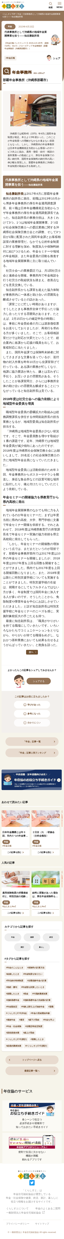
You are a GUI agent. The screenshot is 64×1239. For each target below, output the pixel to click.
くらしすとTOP (8, 14)
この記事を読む (14, 852)
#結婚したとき (12, 974)
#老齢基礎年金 (12, 1000)
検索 (51, 7)
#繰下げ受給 (33, 1020)
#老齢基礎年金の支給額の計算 (36, 1000)
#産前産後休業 (12, 1033)
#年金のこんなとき (14, 967)
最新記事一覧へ (32, 1070)
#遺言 (21, 1020)
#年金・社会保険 (13, 1026)
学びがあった (34, 704)
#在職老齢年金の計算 (36, 980)
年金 (19, 14)
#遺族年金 (10, 1020)
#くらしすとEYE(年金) (16, 1013)
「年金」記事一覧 (32, 741)
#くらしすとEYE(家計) (16, 1039)
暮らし (41, 947)
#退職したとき (37, 1039)
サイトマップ (42, 1223)
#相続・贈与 (11, 987)
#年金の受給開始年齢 (40, 1013)
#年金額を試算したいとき (32, 987)
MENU (59, 7)
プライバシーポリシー (17, 1223)
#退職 (50, 1006)
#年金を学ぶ (48, 1020)
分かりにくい (34, 722)
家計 (22, 947)
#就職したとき (12, 994)
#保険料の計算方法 (35, 967)
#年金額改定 (11, 1006)
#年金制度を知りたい (32, 974)
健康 (32, 937)
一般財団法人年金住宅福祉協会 (24, 1212)
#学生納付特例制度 (14, 980)
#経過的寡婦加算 (13, 1046)
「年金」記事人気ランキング (32, 752)
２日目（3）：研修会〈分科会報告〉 (43, 834)
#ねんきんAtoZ (9, 906)
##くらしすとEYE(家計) (36, 1046)
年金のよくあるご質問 (47, 1208)
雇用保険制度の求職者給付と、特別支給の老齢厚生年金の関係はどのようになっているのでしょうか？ (15, 894)
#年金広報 (10, 58)
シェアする (39, 681)
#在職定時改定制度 (33, 1026)
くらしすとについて (17, 1208)
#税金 (25, 994)
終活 (51, 937)
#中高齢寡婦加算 (39, 994)
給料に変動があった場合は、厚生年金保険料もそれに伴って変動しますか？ (45, 894)
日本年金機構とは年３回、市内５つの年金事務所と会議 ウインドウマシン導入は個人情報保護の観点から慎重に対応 (15, 834)
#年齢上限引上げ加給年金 (32, 1006)
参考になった (34, 713)
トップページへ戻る (32, 1060)
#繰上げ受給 (28, 1033)
